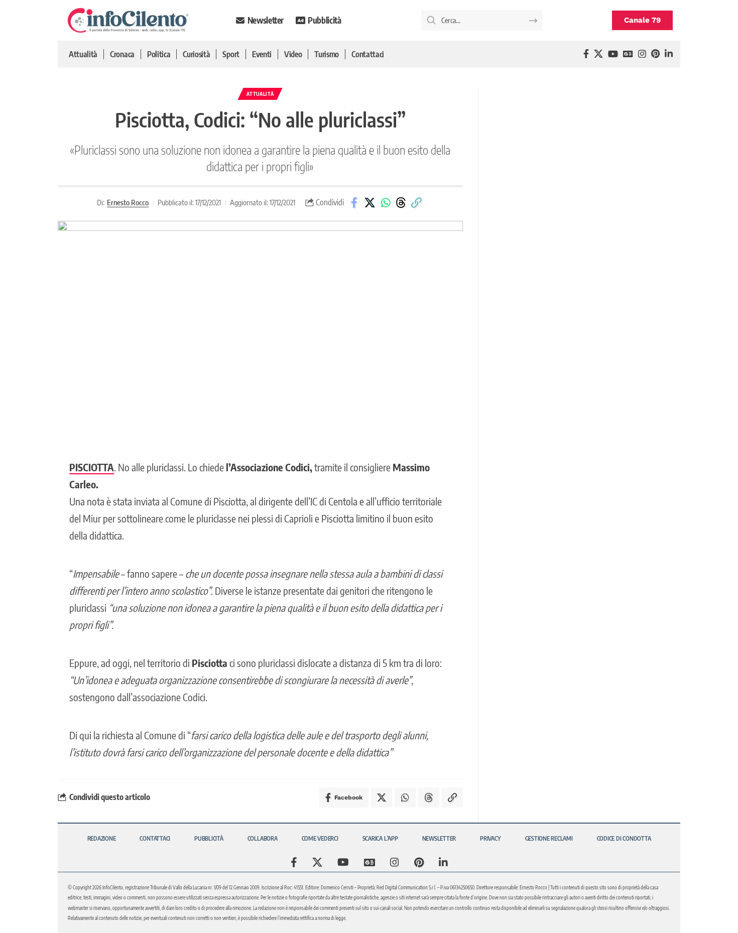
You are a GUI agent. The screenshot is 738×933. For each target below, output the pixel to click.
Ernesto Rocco (128, 202)
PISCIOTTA (91, 467)
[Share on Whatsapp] (386, 203)
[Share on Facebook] (354, 203)
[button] (417, 203)
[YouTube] (613, 54)
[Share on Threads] (401, 203)
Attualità (260, 94)
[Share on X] (370, 203)
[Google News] (628, 54)
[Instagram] (642, 54)
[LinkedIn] (668, 54)
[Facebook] (586, 54)
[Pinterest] (655, 54)
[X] (598, 54)
